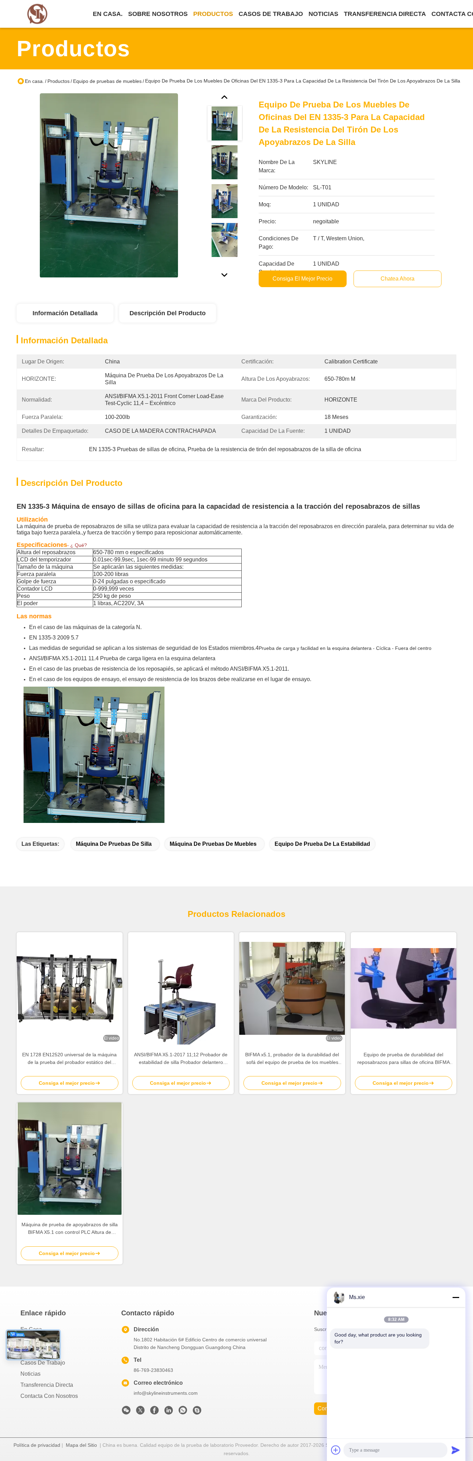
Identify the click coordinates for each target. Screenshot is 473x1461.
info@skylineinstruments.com (166, 1393)
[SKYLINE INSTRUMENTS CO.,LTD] (37, 14)
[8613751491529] (183, 1412)
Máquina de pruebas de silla (114, 844)
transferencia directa (385, 13)
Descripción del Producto (168, 313)
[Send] (455, 1450)
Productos (58, 81)
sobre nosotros (158, 13)
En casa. (108, 13)
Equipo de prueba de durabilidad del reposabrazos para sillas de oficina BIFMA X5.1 (403, 1059)
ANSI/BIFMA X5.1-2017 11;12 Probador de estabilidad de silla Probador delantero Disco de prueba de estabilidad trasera (180, 1059)
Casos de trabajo (42, 1363)
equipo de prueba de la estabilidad (322, 844)
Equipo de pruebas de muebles (107, 81)
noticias (323, 13)
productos (213, 13)
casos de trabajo (271, 13)
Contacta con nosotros (49, 1396)
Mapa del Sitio (81, 1445)
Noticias (30, 1374)
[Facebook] (154, 1412)
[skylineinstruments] (197, 1412)
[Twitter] (140, 1412)
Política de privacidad (37, 1445)
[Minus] (456, 1297)
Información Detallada (65, 313)
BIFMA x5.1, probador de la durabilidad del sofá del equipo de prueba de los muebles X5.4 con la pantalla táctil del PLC (292, 1059)
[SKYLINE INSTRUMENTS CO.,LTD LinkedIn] (168, 1412)
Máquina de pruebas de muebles (213, 844)
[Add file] (336, 1450)
